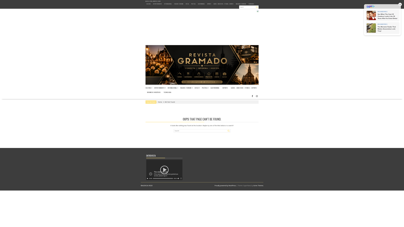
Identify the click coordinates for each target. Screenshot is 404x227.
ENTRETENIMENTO (157, 4)
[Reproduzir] (147, 178)
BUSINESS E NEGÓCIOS (241, 4)
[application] (164, 170)
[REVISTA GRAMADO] (202, 84)
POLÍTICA (193, 4)
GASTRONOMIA (201, 4)
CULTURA (149, 4)
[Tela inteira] (181, 178)
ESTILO (187, 4)
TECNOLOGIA (251, 4)
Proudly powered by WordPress (225, 186)
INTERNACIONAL (168, 4)
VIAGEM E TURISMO (178, 4)
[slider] (163, 178)
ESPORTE (209, 4)
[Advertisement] (202, 29)
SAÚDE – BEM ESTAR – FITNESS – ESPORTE (223, 4)
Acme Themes (258, 186)
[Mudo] (178, 178)
